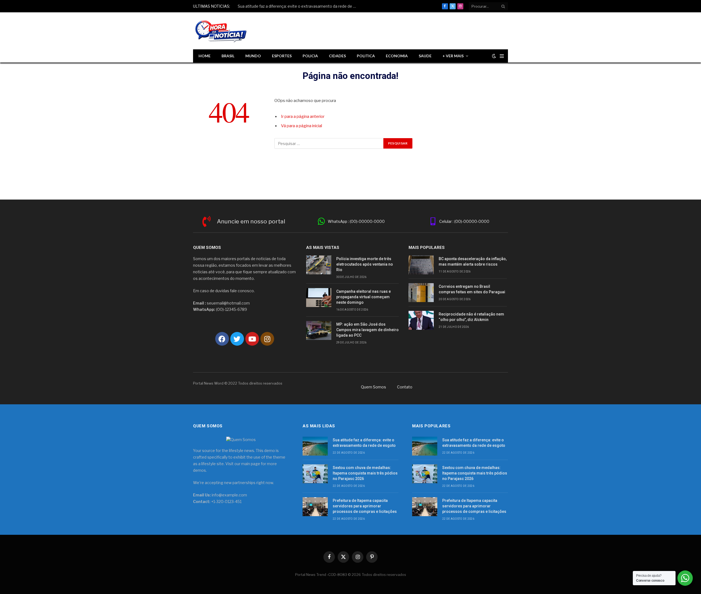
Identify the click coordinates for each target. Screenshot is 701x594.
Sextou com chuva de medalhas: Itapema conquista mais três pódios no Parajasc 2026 (299, 6)
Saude (425, 55)
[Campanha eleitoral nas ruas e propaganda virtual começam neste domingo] (318, 297)
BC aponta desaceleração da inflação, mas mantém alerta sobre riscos (473, 261)
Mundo (253, 55)
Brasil (228, 55)
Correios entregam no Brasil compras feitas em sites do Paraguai (472, 289)
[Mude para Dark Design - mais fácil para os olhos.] (494, 56)
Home (205, 55)
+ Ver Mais (453, 55)
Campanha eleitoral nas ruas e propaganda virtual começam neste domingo (363, 297)
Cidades (337, 55)
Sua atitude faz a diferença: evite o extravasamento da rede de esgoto (364, 443)
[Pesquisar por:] (329, 143)
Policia (310, 55)
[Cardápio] (502, 56)
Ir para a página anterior (302, 116)
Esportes (282, 55)
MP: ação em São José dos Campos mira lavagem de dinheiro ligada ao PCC (367, 329)
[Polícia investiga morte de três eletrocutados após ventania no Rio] (318, 264)
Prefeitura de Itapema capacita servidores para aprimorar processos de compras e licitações (365, 506)
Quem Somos (373, 387)
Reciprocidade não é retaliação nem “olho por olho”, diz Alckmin (471, 317)
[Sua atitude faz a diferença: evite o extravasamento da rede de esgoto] (315, 446)
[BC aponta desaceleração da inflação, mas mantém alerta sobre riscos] (421, 264)
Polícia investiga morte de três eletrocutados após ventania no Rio (364, 264)
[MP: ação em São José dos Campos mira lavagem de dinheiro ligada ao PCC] (318, 330)
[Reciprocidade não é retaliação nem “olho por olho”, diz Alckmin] (421, 320)
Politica (366, 55)
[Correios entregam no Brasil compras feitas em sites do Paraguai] (421, 292)
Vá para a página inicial (301, 125)
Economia (397, 55)
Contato (404, 387)
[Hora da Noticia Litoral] (221, 31)
